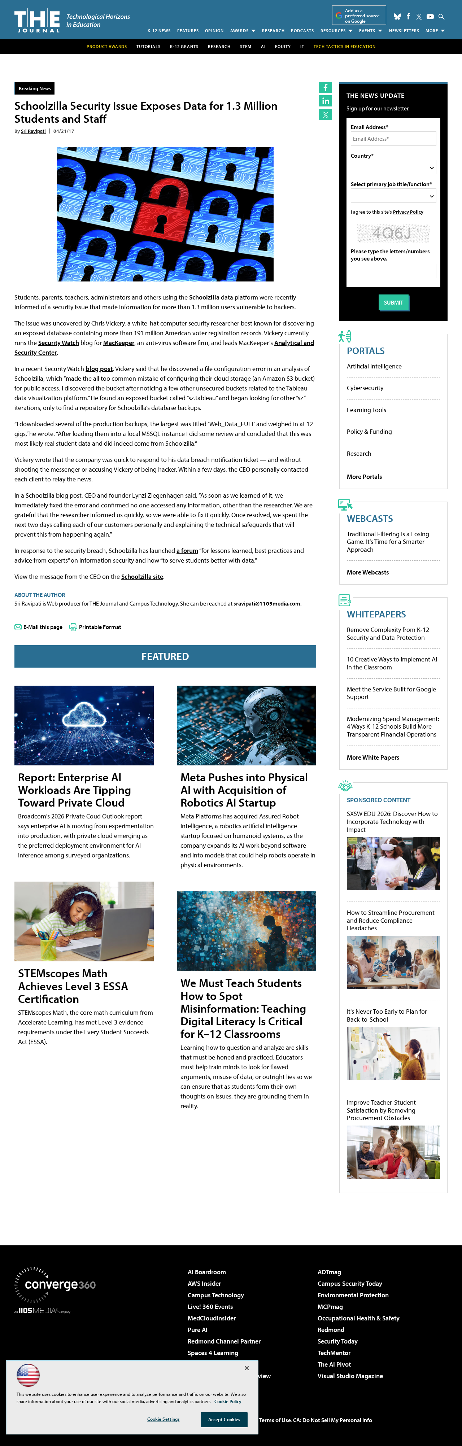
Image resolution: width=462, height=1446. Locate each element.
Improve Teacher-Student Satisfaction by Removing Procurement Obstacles (381, 1110)
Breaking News (35, 88)
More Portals (364, 476)
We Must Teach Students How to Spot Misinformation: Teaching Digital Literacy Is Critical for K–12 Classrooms (243, 1008)
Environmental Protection (353, 1295)
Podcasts (302, 30)
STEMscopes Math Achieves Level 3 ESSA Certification (73, 985)
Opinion (214, 30)
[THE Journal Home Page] (72, 20)
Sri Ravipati (33, 130)
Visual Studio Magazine (350, 1376)
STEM (246, 46)
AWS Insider (204, 1283)
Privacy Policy (408, 211)
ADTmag (329, 1272)
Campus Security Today (350, 1283)
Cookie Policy (227, 1401)
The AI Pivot (334, 1364)
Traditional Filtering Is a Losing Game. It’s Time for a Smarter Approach (388, 542)
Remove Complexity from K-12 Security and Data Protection (388, 633)
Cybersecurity (365, 388)
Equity (283, 46)
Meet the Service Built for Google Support (391, 693)
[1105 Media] (57, 1350)
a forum (187, 550)
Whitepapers (376, 613)
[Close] (247, 1368)
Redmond (331, 1329)
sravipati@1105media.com (267, 603)
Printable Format (100, 626)
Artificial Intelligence (374, 366)
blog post (99, 368)
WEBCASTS (370, 518)
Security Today (338, 1341)
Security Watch (58, 342)
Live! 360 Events (210, 1306)
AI (263, 46)
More (432, 30)
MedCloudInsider (212, 1318)
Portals (366, 350)
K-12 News (159, 30)
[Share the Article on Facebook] (325, 87)
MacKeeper (118, 342)
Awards (239, 30)
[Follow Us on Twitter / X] (419, 16)
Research (273, 30)
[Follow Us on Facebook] (408, 16)
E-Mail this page (42, 626)
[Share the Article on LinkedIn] (325, 100)
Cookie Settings (163, 1419)
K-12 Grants (184, 46)
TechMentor (334, 1353)
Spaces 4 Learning (213, 1353)
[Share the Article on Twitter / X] (325, 114)
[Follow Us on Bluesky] (397, 16)
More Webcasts (368, 572)
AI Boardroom (207, 1272)
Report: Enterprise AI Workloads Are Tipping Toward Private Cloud (74, 789)
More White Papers (373, 757)
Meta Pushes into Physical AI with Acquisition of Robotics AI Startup (244, 789)
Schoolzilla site (142, 576)
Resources (333, 30)
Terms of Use (275, 1420)
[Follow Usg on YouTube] (430, 16)
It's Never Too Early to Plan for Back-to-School (387, 1015)
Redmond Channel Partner (224, 1341)
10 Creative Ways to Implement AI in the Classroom (392, 663)
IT (302, 46)
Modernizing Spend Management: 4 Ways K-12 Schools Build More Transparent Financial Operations (393, 726)
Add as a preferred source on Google (362, 15)
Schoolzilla (204, 297)
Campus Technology (216, 1295)
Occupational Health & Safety (359, 1318)
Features (188, 30)
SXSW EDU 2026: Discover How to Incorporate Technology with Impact (392, 821)
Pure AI (198, 1329)
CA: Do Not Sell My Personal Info (332, 1420)
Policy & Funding (369, 431)
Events (367, 30)
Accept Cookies (224, 1419)
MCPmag (330, 1306)
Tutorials (148, 46)
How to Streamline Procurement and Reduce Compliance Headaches (391, 920)
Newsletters (404, 30)
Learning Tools (366, 410)
